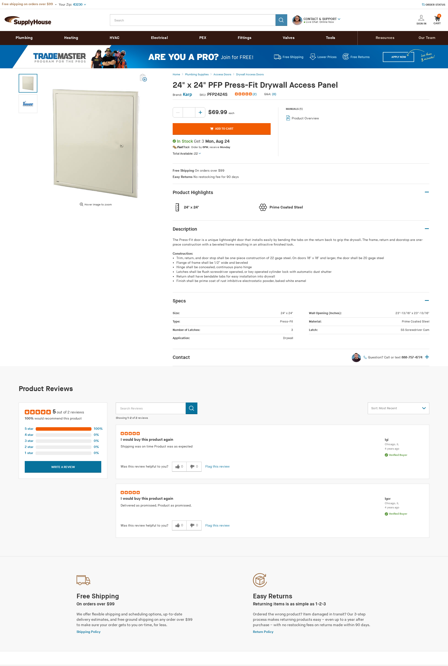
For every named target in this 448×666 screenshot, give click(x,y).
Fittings (244, 38)
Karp (187, 94)
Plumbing (24, 38)
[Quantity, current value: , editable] (189, 112)
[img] (243, 94)
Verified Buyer (398, 455)
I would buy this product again (147, 439)
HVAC (114, 38)
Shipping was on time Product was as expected (156, 446)
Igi (386, 440)
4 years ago (392, 449)
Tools (330, 38)
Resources (385, 38)
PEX (202, 38)
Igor (388, 499)
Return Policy (263, 632)
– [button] (426, 192)
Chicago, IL (392, 444)
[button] (339, 18)
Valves (288, 38)
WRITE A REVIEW (63, 467)
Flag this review (217, 466)
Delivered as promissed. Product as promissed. (156, 505)
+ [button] (427, 357)
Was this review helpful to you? (144, 466)
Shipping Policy (89, 632)
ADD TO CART (224, 129)
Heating (71, 38)
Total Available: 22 (185, 154)
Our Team (427, 38)
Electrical (159, 38)
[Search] (281, 20)
